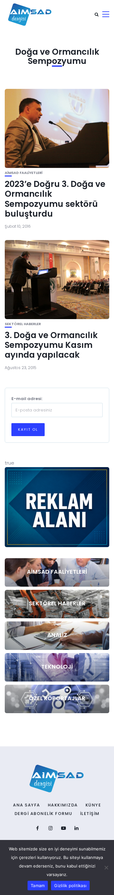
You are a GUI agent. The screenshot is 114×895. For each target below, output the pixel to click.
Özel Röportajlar (57, 698)
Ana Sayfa (26, 805)
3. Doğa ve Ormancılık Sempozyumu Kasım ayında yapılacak (51, 345)
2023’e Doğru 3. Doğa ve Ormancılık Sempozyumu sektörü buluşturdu (55, 198)
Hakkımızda (63, 805)
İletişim (90, 814)
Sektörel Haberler (23, 324)
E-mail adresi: (26, 399)
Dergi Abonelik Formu (44, 814)
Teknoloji (57, 666)
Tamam (38, 885)
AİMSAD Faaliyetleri (23, 173)
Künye (93, 805)
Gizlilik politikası (70, 885)
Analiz (57, 635)
